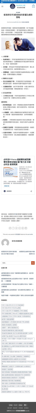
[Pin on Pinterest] (22, 228)
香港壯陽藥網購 (25, 22)
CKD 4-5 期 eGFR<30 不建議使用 (10, 310)
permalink (30, 234)
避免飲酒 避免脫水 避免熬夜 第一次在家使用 (13, 377)
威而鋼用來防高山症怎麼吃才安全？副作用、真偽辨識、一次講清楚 (17, 280)
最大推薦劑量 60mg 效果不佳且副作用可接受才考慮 (15, 346)
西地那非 (4, 369)
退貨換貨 (26, 408)
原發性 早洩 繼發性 (6, 324)
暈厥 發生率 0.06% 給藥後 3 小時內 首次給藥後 (21, 343)
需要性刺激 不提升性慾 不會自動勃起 (11, 380)
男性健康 (18, 12)
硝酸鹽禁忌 (27, 356)
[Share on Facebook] (13, 228)
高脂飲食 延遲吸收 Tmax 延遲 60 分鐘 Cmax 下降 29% (15, 391)
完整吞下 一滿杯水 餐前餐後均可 (10, 327)
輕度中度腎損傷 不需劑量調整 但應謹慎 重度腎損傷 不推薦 (16, 372)
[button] (2, 6)
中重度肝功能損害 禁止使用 (26, 313)
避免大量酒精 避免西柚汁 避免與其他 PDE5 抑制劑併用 (16, 375)
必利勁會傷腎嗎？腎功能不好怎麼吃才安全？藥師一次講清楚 (17, 285)
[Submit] (33, 263)
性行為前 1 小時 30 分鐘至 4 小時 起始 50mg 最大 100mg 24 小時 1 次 (17, 339)
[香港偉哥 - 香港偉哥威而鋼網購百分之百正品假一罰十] (18, 6)
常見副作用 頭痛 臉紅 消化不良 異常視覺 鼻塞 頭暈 (14, 333)
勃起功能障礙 (10, 319)
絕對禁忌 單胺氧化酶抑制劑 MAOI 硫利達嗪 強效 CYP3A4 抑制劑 (18, 362)
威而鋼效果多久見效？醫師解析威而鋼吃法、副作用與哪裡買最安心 (17, 274)
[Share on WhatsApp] (10, 228)
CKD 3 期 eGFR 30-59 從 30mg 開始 (11, 308)
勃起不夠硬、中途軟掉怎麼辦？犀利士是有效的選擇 (17, 295)
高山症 (31, 386)
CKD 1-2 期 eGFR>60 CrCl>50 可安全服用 (13, 305)
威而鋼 (14, 324)
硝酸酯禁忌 (19, 356)
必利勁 (30, 333)
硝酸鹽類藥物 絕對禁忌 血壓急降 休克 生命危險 (14, 359)
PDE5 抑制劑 (23, 310)
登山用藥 (12, 356)
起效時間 (10, 369)
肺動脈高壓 (5, 366)
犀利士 (9, 349)
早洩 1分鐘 (4, 343)
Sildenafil (15, 313)
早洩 (8, 28)
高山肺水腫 (5, 389)
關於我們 (10, 408)
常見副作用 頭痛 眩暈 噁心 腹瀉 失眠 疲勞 (12, 330)
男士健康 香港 (5, 356)
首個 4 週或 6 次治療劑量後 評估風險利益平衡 (13, 383)
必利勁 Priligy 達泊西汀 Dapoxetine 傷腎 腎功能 (14, 336)
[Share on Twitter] (16, 228)
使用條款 (21, 408)
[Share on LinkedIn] (25, 228)
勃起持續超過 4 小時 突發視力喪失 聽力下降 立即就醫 (15, 322)
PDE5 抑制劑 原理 (6, 313)
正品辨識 (4, 349)
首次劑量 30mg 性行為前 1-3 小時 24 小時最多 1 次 (15, 386)
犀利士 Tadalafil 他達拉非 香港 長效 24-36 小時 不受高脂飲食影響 (18, 352)
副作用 (3, 319)
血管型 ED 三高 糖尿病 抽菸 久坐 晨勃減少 (19, 366)
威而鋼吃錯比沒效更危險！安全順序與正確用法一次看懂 (17, 291)
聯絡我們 (15, 408)
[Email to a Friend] (19, 228)
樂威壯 (31, 346)
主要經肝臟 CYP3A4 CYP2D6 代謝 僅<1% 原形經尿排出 (16, 316)
